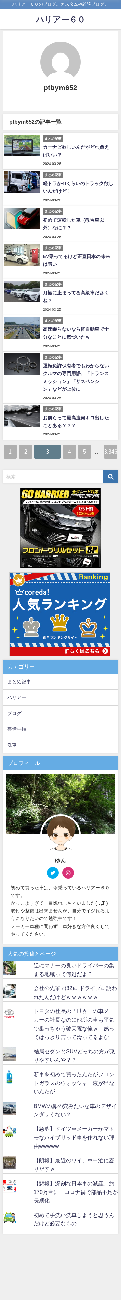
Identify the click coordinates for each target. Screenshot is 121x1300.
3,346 (110, 451)
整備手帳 (16, 729)
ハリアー (16, 697)
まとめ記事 (19, 681)
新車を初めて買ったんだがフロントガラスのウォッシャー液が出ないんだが (74, 1083)
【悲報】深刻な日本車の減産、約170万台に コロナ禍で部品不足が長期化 (76, 1192)
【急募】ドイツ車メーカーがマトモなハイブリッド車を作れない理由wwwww (74, 1137)
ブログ (14, 713)
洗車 (12, 745)
